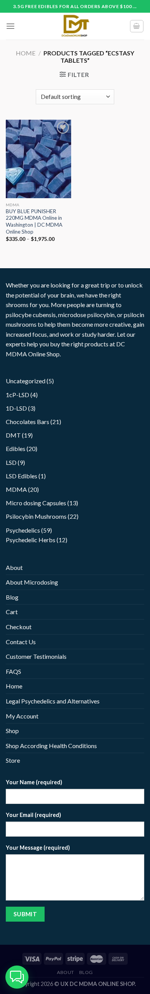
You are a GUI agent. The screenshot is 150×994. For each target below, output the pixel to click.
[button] (16, 977)
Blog (12, 597)
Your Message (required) (38, 847)
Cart (12, 611)
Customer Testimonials (36, 656)
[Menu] (10, 26)
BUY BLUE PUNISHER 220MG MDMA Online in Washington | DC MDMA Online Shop (34, 221)
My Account (22, 716)
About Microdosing (32, 582)
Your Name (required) (34, 782)
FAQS (13, 671)
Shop (12, 730)
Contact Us (21, 641)
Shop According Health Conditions (51, 745)
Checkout (19, 626)
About (14, 567)
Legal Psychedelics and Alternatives (53, 701)
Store (13, 760)
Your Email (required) (33, 815)
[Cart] (137, 26)
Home (25, 53)
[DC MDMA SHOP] (75, 26)
